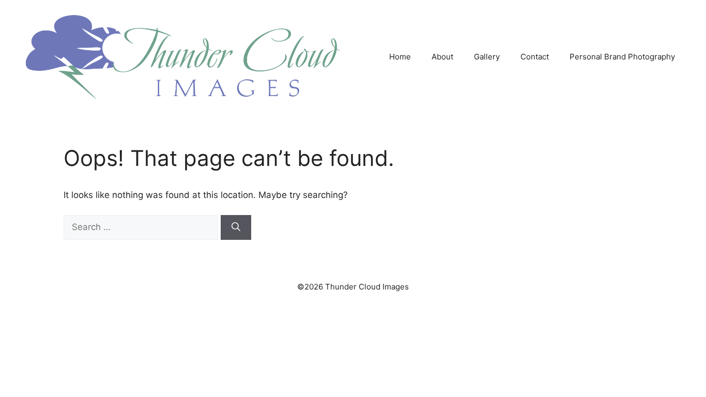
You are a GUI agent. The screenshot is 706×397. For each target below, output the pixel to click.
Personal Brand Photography (622, 57)
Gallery (487, 57)
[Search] (236, 227)
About (442, 57)
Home (400, 57)
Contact (534, 57)
